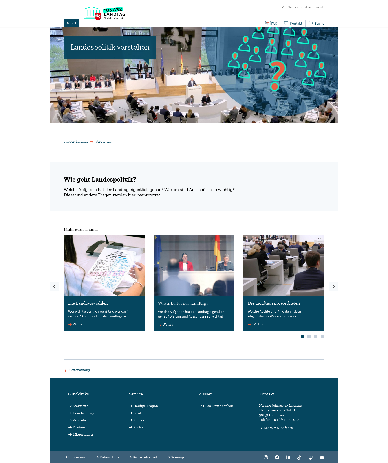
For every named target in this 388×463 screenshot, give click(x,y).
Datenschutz (109, 457)
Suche (319, 23)
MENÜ (71, 23)
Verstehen (81, 420)
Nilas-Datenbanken (218, 406)
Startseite (80, 406)
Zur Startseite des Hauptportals (303, 7)
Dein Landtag (83, 413)
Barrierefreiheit (145, 457)
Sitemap (177, 457)
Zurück (54, 287)
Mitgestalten (83, 434)
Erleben (79, 427)
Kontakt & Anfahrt (278, 428)
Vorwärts (333, 287)
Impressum (77, 457)
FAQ (274, 23)
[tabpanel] (104, 283)
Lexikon (139, 413)
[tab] (302, 336)
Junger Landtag (76, 141)
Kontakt (296, 23)
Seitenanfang (79, 370)
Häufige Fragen (145, 406)
